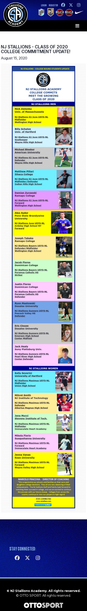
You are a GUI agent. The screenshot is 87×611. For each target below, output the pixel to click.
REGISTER (53, 5)
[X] (71, 5)
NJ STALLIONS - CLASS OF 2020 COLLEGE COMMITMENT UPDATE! (35, 49)
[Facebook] (63, 5)
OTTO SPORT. (30, 596)
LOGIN (44, 5)
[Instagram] (78, 5)
